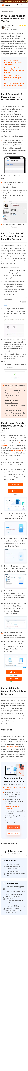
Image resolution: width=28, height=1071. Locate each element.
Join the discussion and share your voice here (14, 852)
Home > (5, 11)
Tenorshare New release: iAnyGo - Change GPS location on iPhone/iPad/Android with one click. (14, 898)
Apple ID (15, 29)
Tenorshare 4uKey (17, 450)
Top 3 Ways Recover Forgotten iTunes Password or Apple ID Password (15, 866)
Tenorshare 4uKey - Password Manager (11, 402)
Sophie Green (9, 25)
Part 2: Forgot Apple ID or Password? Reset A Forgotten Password (14, 70)
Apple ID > (11, 11)
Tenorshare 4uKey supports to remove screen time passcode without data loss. (15, 889)
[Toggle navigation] (24, 5)
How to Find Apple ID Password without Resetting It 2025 (15, 874)
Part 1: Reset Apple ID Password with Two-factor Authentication (13, 62)
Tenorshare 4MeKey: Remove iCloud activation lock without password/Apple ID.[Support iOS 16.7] (15, 909)
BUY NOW (14, 827)
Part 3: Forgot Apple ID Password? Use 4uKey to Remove (12, 78)
